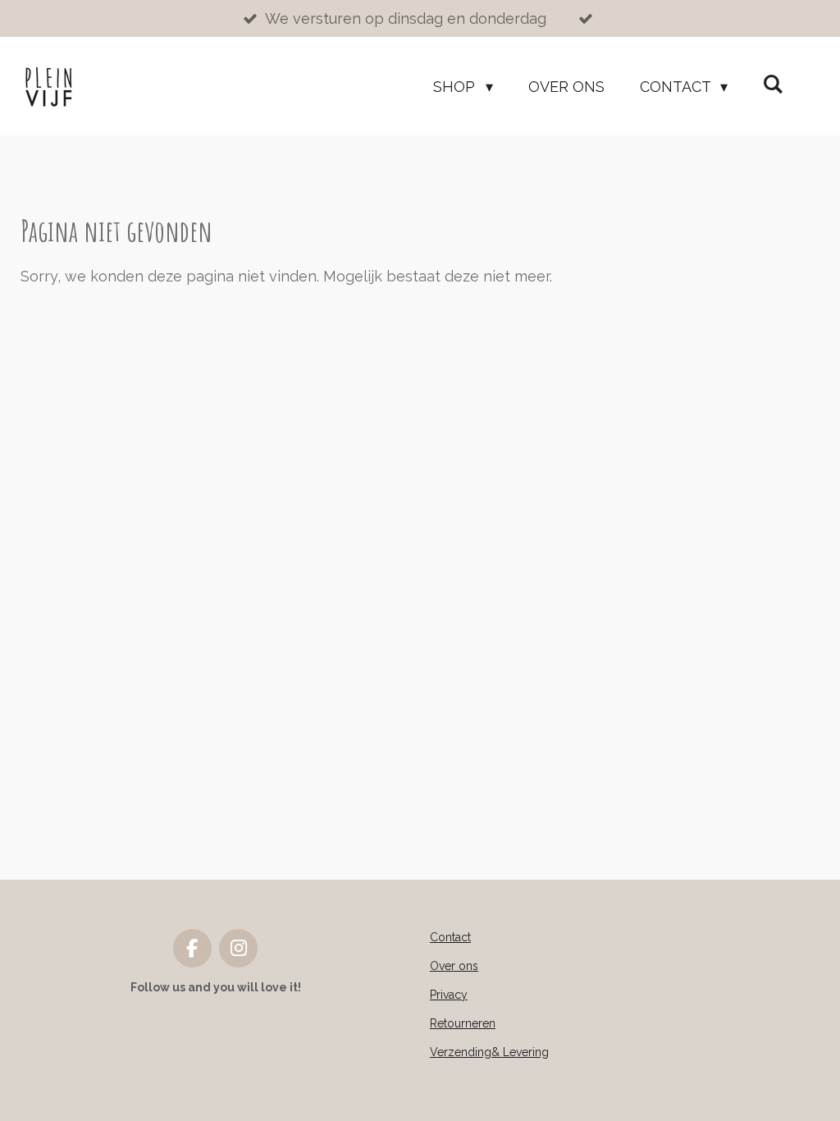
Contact (450, 937)
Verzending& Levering (489, 1052)
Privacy (449, 994)
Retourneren (462, 1023)
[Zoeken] (773, 84)
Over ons (454, 965)
